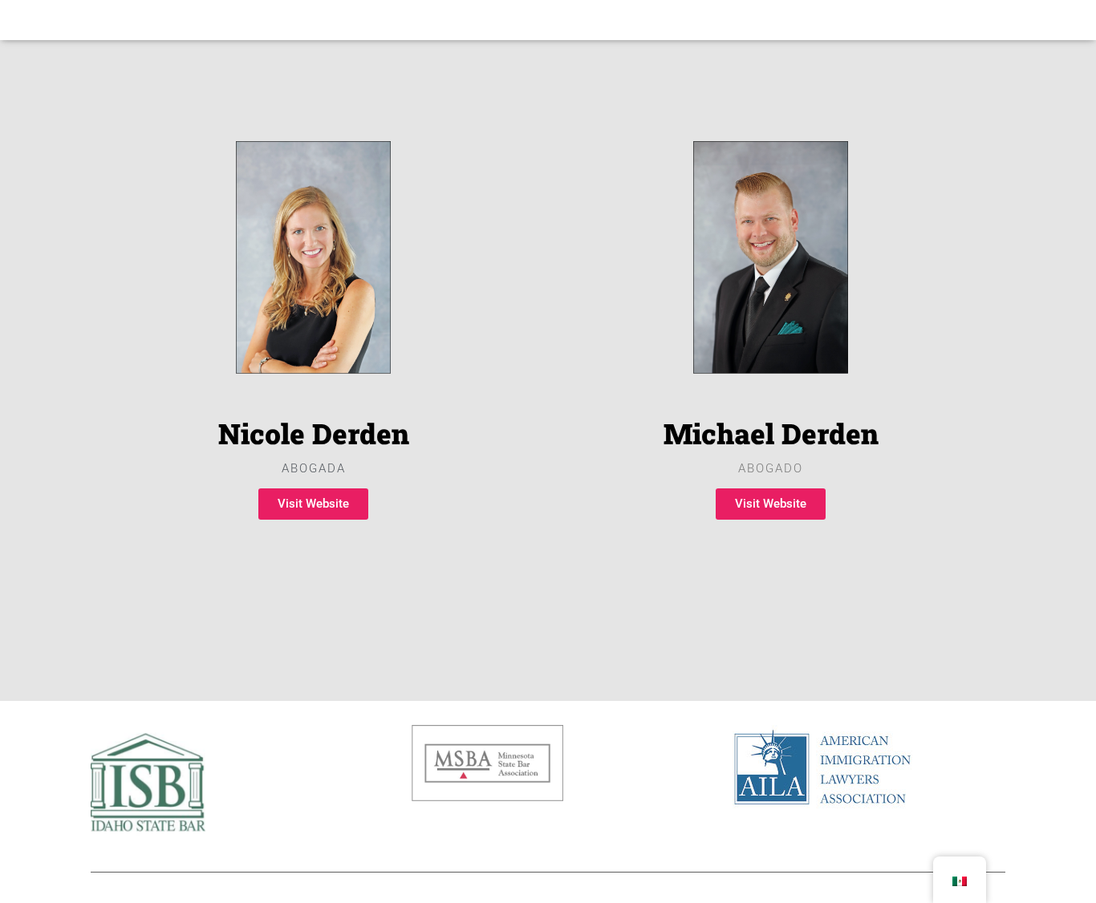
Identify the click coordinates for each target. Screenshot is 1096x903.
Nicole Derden (313, 433)
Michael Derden (771, 433)
